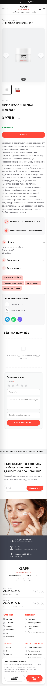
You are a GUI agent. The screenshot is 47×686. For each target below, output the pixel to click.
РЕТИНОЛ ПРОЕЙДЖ (12, 278)
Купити (23, 135)
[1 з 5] (9, 385)
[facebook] (18, 580)
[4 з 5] (22, 385)
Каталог (14, 20)
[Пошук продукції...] (7, 9)
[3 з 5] (17, 385)
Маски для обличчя (12, 288)
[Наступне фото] (41, 55)
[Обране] (40, 9)
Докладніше (22, 672)
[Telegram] (7, 319)
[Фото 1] (7, 89)
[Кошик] (44, 9)
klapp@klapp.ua (17, 304)
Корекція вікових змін (13, 283)
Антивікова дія (33, 283)
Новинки (9, 626)
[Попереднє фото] (6, 55)
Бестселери (10, 629)
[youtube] (28, 580)
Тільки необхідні (14, 678)
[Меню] (3, 9)
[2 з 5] (13, 385)
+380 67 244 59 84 (18, 310)
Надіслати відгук (23, 423)
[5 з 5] (26, 385)
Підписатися (34, 488)
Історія (8, 647)
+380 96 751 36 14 (11, 603)
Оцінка (10, 382)
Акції (8, 633)
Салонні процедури (35, 651)
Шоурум (9, 654)
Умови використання (36, 632)
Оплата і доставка (34, 623)
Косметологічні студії (34, 627)
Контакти (31, 619)
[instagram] (23, 580)
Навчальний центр (35, 654)
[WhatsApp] (13, 319)
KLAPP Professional (35, 647)
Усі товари (10, 637)
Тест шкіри (10, 623)
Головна (5, 20)
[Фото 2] (18, 89)
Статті (8, 651)
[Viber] (19, 319)
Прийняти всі (34, 678)
